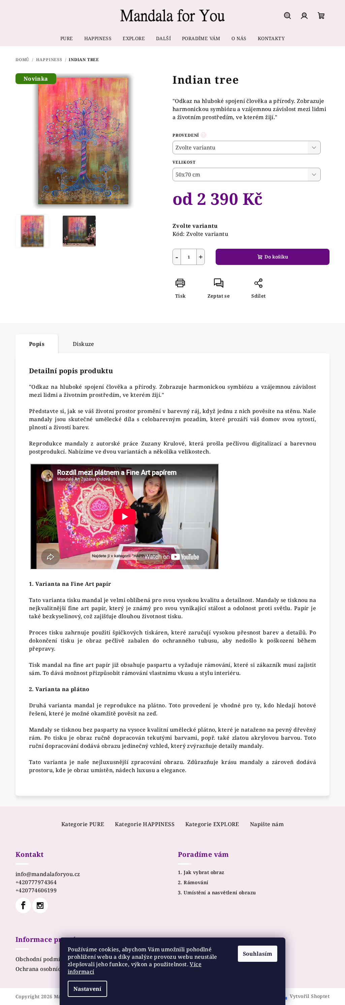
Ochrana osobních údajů (48, 969)
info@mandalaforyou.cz (47, 874)
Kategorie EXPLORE (212, 824)
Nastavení (87, 989)
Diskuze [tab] (83, 344)
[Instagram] (40, 905)
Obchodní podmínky (42, 959)
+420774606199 (36, 890)
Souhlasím (257, 953)
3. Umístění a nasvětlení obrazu (217, 892)
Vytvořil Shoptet (310, 996)
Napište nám (267, 824)
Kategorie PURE (82, 824)
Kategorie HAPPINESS (145, 824)
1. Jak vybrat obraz (201, 872)
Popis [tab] (36, 344)
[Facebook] (23, 905)
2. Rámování (193, 882)
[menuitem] (67, 38)
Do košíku (276, 256)
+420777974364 (36, 882)
